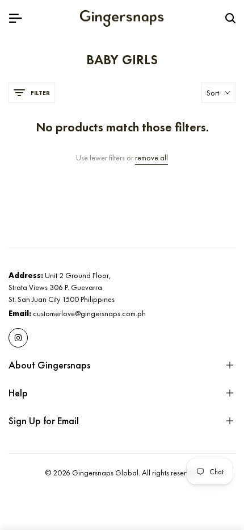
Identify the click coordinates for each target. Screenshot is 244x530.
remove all (151, 158)
